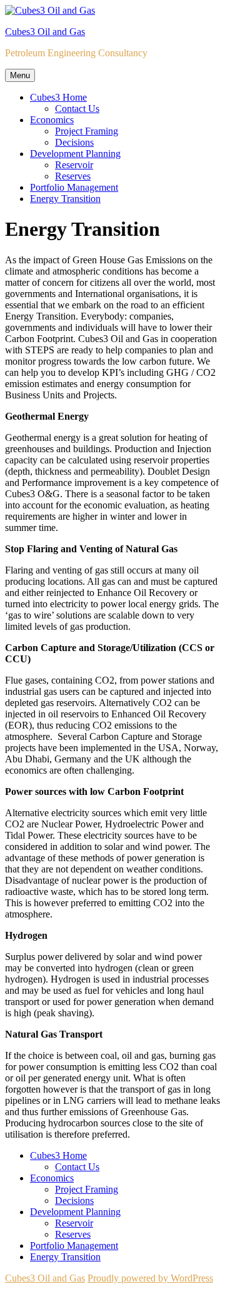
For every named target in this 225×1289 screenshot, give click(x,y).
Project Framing (86, 131)
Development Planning (75, 153)
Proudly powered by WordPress (150, 1278)
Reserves (73, 176)
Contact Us (77, 108)
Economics (52, 119)
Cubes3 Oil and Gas (45, 31)
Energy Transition (65, 198)
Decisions (74, 142)
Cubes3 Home (58, 97)
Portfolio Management (74, 187)
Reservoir (74, 164)
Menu (20, 75)
